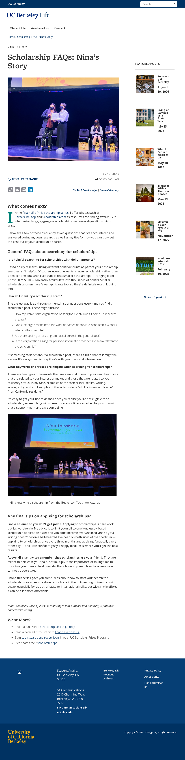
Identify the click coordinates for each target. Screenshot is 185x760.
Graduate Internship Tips (164, 261)
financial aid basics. (67, 632)
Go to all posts (154, 297)
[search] (174, 4)
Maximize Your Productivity (163, 226)
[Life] (29, 21)
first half (28, 213)
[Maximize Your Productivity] (145, 229)
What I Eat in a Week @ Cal (163, 153)
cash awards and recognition (40, 638)
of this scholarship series (51, 213)
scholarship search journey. (57, 627)
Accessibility (151, 676)
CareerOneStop (25, 217)
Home (11, 36)
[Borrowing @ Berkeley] (145, 84)
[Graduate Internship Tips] (145, 266)
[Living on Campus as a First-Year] (145, 117)
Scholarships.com (54, 217)
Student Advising (109, 190)
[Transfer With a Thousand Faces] (145, 193)
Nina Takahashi (25, 179)
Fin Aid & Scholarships (85, 190)
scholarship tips (47, 643)
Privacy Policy (152, 670)
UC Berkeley (16, 3)
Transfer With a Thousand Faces (163, 190)
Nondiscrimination (153, 684)
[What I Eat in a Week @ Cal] (145, 156)
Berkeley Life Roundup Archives (111, 674)
